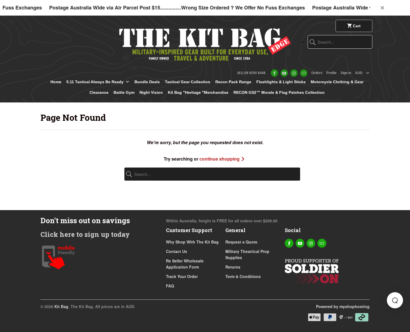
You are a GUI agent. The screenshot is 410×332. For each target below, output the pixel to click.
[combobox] (340, 42)
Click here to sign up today (85, 234)
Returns (232, 267)
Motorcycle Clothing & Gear (337, 82)
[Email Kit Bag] (303, 73)
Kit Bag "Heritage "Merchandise (198, 92)
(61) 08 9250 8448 (251, 73)
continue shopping (220, 159)
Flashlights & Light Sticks (281, 82)
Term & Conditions (243, 276)
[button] (395, 300)
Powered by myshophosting (343, 306)
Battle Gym (124, 92)
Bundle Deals (147, 82)
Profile (331, 73)
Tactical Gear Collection (187, 82)
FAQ (170, 286)
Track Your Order (182, 276)
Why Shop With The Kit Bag (192, 242)
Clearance (99, 92)
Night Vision (151, 92)
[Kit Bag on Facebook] (274, 73)
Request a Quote (241, 242)
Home (55, 82)
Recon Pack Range (233, 82)
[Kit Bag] (205, 42)
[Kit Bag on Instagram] (294, 73)
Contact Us (176, 251)
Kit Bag (61, 306)
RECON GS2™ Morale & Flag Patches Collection (279, 92)
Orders (316, 73)
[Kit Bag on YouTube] (284, 73)
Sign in (346, 73)
